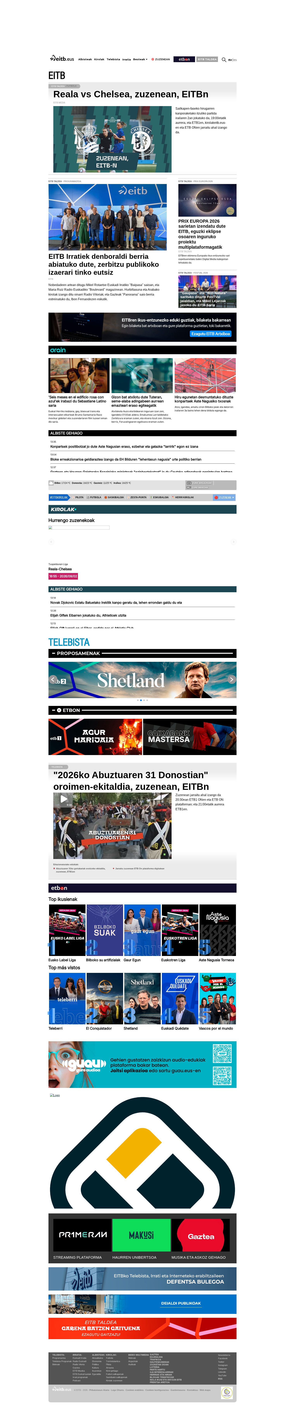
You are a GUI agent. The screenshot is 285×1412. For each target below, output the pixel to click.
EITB (56, 76)
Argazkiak (133, 1361)
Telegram (222, 1369)
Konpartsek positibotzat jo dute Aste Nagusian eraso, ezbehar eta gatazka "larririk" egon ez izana (124, 446)
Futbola (109, 1358)
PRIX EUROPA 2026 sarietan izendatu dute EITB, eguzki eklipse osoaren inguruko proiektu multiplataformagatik (202, 234)
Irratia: (77, 1355)
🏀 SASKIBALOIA (114, 497)
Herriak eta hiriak (161, 1375)
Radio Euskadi (79, 1361)
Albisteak (85, 59)
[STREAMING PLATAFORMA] (82, 1234)
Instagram (223, 1365)
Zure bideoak (200, 487)
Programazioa (59, 1358)
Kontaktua (192, 1390)
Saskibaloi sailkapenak (116, 1377)
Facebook (223, 1358)
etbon (71, 710)
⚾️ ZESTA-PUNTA (137, 497)
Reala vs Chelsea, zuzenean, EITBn (130, 94)
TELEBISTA (69, 642)
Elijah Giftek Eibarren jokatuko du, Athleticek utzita (88, 615)
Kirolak (99, 59)
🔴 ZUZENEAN (222, 497)
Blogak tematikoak (162, 1377)
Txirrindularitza (113, 1361)
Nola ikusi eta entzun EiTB (166, 1380)
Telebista (113, 59)
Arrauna (110, 1368)
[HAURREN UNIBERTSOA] (141, 1234)
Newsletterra (224, 1355)
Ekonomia (96, 1361)
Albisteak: (98, 1355)
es (235, 59)
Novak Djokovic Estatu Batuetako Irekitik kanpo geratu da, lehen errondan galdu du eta (116, 602)
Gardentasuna (178, 1390)
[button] (138, 700)
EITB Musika (79, 1371)
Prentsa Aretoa (160, 1382)
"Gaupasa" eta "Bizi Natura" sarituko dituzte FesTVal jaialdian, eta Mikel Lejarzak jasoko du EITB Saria (203, 299)
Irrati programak (80, 1377)
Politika (95, 1364)
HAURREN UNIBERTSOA (134, 1257)
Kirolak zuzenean (114, 1380)
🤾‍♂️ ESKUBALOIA (159, 497)
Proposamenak (78, 653)
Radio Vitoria (79, 1364)
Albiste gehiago (66, 433)
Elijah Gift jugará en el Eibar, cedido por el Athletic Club (92, 628)
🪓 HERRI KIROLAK (183, 497)
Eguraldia (96, 1374)
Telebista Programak (62, 1361)
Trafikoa (155, 1359)
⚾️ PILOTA (78, 497)
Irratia (126, 59)
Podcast (76, 1380)
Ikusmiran (96, 1371)
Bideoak (56, 1364)
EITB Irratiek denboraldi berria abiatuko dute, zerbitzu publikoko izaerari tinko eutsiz (103, 264)
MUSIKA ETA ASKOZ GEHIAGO (199, 1257)
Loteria (154, 1367)
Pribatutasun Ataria (99, 1390)
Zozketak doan (159, 1364)
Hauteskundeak (159, 1362)
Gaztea (76, 1368)
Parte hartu (157, 1369)
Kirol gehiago (112, 1371)
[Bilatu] (224, 60)
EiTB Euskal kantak (82, 1374)
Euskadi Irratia (79, 1358)
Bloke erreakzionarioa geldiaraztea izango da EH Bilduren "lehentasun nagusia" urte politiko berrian (125, 459)
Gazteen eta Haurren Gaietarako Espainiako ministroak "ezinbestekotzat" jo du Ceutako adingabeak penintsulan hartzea (141, 472)
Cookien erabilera (134, 1390)
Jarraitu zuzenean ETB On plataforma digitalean (139, 868)
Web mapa (205, 1390)
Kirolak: (111, 1355)
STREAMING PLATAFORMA (77, 1257)
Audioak (132, 1364)
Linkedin (222, 1372)
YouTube (222, 1375)
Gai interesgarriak (162, 1372)
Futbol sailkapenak (115, 1374)
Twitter (221, 1362)
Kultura (95, 1368)
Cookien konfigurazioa (157, 1390)
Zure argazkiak (202, 483)
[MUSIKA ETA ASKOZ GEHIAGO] (201, 1234)
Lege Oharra (117, 1390)
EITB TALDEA (207, 59)
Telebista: (58, 1355)
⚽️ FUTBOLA (94, 497)
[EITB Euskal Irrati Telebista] (62, 58)
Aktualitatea (97, 1358)
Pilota (108, 1364)
